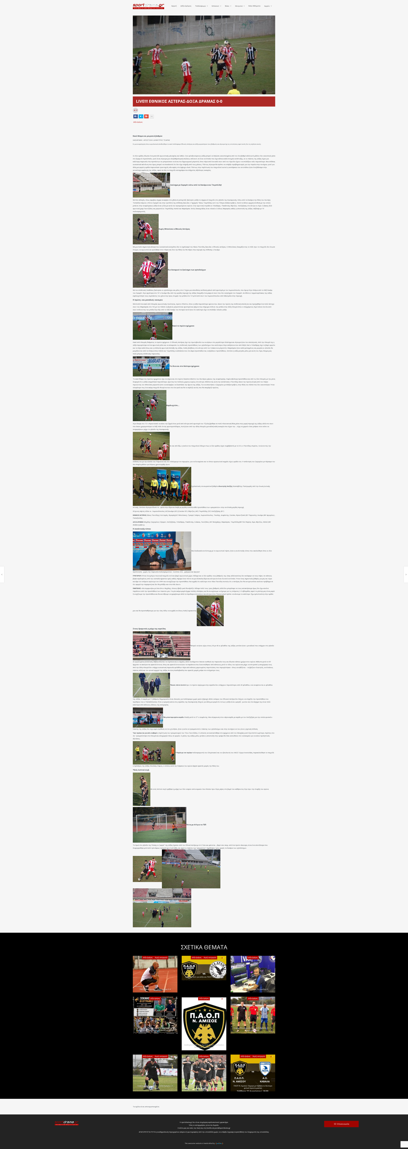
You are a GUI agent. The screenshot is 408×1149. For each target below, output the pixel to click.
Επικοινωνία (343, 1124)
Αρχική (174, 6)
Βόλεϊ (227, 6)
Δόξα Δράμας (186, 6)
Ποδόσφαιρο (200, 6)
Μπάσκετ (215, 6)
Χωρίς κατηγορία (161, 957)
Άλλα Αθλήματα (254, 6)
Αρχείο (267, 6)
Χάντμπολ (239, 6)
